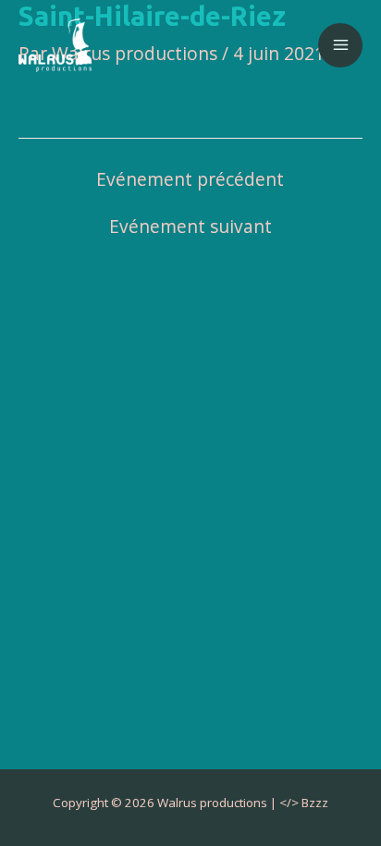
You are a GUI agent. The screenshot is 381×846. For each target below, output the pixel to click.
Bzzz (314, 802)
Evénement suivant (190, 227)
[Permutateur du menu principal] (340, 45)
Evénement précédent (190, 180)
